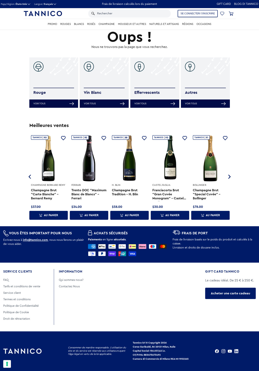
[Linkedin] (236, 351)
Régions (187, 24)
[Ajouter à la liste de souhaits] (63, 138)
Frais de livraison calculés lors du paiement (129, 4)
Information (70, 271)
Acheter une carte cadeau (230, 293)
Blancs (79, 24)
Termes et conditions (17, 299)
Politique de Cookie (16, 312)
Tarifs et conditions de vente (21, 286)
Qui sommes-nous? (71, 280)
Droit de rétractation (16, 318)
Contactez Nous (69, 286)
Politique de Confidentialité (21, 305)
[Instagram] (223, 351)
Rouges (65, 24)
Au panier (51, 215)
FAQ (5, 280)
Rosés (91, 24)
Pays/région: (14, 4)
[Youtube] (229, 351)
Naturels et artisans (164, 24)
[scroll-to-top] (250, 351)
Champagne (107, 24)
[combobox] (123, 14)
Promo (52, 24)
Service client (12, 293)
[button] (160, 14)
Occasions (203, 24)
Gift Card (224, 4)
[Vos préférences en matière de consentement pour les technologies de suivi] (7, 364)
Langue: (43, 4)
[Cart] (231, 13)
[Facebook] (216, 351)
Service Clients (17, 271)
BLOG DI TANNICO (246, 4)
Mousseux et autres (132, 24)
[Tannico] (43, 13)
